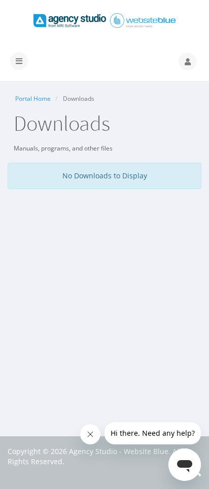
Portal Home (33, 98)
